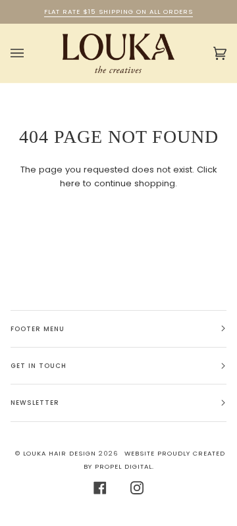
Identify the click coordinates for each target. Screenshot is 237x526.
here (70, 183)
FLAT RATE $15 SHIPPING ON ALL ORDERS (118, 11)
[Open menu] (30, 53)
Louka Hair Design (59, 453)
